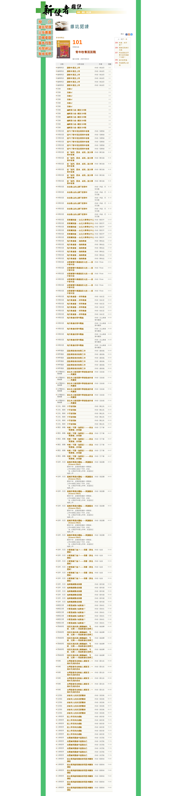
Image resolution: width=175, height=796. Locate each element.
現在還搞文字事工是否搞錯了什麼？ (124, 55)
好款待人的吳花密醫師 (76, 695)
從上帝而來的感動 (74, 717)
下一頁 (125, 39)
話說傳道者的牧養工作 (76, 351)
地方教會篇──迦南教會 (77, 241)
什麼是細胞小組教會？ (76, 605)
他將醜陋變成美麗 (74, 584)
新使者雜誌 (60, 37)
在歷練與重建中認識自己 (77, 738)
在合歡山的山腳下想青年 (77, 187)
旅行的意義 (123, 60)
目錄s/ (69, 89)
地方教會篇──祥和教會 (77, 297)
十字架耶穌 (71, 406)
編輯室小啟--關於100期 (76, 110)
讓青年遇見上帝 (73, 68)
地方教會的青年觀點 (75, 318)
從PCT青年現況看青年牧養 (78, 131)
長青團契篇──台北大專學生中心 (80, 220)
